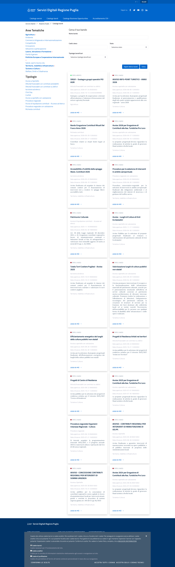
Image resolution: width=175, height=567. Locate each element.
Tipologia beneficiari (76, 53)
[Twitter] (133, 10)
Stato (112, 43)
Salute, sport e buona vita (35, 63)
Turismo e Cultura (33, 68)
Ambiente (29, 37)
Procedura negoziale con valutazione (39, 106)
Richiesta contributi (33, 109)
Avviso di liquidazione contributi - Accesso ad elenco (45, 103)
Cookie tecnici (37, 545)
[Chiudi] (146, 536)
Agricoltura (30, 34)
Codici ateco (73, 43)
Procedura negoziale (33, 100)
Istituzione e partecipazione (36, 48)
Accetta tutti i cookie (104, 562)
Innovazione (30, 46)
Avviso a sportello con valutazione (38, 98)
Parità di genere (31, 54)
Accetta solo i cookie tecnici (130, 562)
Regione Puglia (44, 23)
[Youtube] (138, 10)
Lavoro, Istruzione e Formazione (38, 51)
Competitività (31, 43)
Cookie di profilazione (39, 556)
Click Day (29, 92)
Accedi (144, 2)
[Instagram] (142, 10)
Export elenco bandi (131, 66)
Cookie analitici (37, 551)
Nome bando (73, 33)
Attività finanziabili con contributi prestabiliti (42, 83)
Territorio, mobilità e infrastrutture (40, 65)
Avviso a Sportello (32, 81)
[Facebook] (129, 10)
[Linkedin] (146, 10)
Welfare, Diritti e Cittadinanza (37, 71)
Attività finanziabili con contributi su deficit (42, 86)
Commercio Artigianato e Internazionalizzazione (44, 40)
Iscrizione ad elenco (33, 89)
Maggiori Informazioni (127, 541)
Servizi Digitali (30, 23)
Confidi (28, 95)
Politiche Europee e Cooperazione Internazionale (45, 57)
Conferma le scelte (40, 562)
